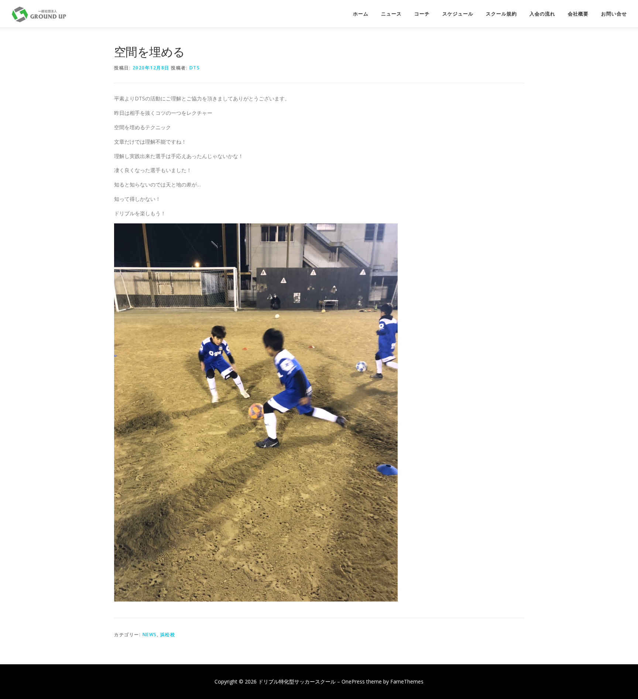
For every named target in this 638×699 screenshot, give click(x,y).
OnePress (353, 681)
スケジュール (457, 14)
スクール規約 (501, 14)
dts (194, 68)
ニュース (391, 14)
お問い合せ (614, 14)
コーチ (422, 14)
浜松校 (167, 634)
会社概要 (578, 14)
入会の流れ (542, 14)
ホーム (360, 14)
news (150, 634)
